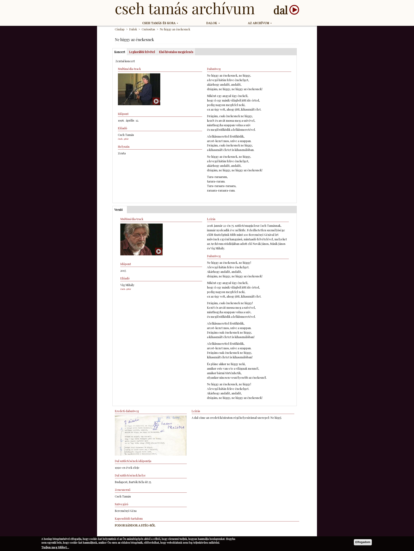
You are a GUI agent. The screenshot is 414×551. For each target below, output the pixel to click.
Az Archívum (259, 23)
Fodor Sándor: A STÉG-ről (135, 525)
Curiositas (148, 29)
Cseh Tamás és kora (159, 23)
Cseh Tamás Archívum (185, 8)
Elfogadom (362, 542)
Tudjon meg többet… (55, 547)
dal (280, 10)
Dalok (212, 23)
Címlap (120, 29)
